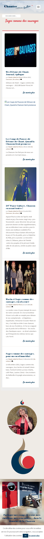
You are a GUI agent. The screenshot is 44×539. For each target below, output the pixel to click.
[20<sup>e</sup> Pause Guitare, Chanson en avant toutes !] (20, 184)
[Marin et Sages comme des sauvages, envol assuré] (20, 277)
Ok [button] (25, 536)
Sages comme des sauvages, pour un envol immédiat (20, 355)
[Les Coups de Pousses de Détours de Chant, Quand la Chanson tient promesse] (20, 117)
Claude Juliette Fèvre (15, 77)
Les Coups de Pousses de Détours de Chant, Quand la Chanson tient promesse (20, 141)
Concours (9, 79)
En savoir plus (29, 92)
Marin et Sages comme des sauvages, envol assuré (19, 300)
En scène (16, 79)
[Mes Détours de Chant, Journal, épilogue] (20, 50)
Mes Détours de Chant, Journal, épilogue (17, 73)
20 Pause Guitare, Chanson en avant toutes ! (20, 207)
